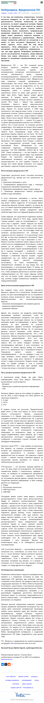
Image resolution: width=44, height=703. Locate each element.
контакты (15, 684)
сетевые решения (12, 680)
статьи (10, 13)
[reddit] (9, 664)
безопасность (6, 659)
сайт (12, 643)
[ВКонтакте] (2, 664)
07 (19, 13)
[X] (5, 664)
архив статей (23, 676)
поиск (36, 680)
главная (3, 13)
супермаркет (27, 680)
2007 (15, 13)
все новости (11, 676)
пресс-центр (27, 684)
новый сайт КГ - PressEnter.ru (22, 687)
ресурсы (34, 676)
